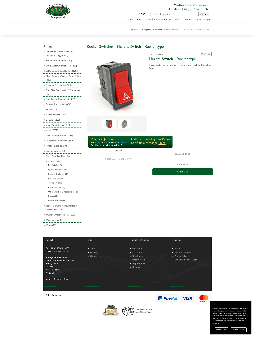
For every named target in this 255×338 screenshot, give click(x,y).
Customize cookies (238, 330)
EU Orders (137, 252)
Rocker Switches (57, 201)
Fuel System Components (61, 99)
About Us (178, 248)
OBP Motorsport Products (59, 135)
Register (208, 19)
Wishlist (206, 54)
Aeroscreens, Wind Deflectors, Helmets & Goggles (60, 53)
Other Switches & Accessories (63, 192)
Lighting (53, 120)
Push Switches (56, 187)
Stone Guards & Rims (58, 156)
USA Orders (137, 256)
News (178, 19)
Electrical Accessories (58, 85)
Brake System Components (61, 66)
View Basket (180, 5)
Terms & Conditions (183, 252)
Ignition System (56, 115)
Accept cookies (221, 330)
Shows (93, 256)
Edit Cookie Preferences (185, 260)
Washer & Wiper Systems (60, 215)
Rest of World (138, 260)
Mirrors (52, 130)
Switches (53, 161)
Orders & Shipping (163, 19)
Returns (136, 267)
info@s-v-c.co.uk (60, 251)
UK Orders (137, 248)
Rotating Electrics (57, 146)
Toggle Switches (57, 183)
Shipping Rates (139, 263)
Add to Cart (182, 172)
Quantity (118, 150)
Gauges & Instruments (58, 104)
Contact (187, 19)
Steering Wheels (56, 151)
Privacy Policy (180, 256)
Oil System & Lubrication (60, 140)
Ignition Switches (57, 169)
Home (131, 19)
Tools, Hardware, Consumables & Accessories (61, 208)
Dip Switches (55, 165)
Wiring (51, 225)
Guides (148, 19)
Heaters (52, 109)
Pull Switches (55, 178)
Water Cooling (54, 220)
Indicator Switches (58, 174)
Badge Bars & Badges (59, 60)
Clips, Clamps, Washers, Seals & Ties (63, 78)
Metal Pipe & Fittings (58, 125)
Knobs (53, 196)
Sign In (197, 19)
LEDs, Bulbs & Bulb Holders (62, 71)
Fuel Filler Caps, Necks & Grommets (63, 92)
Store (139, 19)
